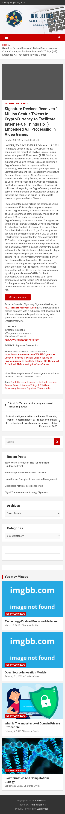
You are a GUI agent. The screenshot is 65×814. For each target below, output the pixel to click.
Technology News (15, 614)
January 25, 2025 (13, 786)
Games (8, 385)
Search (57, 441)
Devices (31, 382)
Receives (21, 388)
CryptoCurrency (18, 382)
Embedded (41, 382)
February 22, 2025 (14, 676)
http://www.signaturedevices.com (22, 339)
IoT (39, 385)
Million (45, 385)
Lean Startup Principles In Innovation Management (31, 479)
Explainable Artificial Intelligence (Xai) (24, 485)
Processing (10, 388)
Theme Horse (37, 804)
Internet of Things (16, 103)
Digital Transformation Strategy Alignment (26, 492)
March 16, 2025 (12, 625)
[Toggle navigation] (6, 37)
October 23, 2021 (13, 140)
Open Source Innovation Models (26, 672)
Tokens (41, 388)
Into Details (40, 800)
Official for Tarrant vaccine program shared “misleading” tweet (30, 405)
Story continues (17, 297)
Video (48, 388)
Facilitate (52, 382)
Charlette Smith (31, 140)
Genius (16, 385)
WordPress (42, 808)
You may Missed (16, 577)
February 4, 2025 (13, 731)
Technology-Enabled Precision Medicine (25, 472)
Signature (31, 388)
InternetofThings (29, 385)
